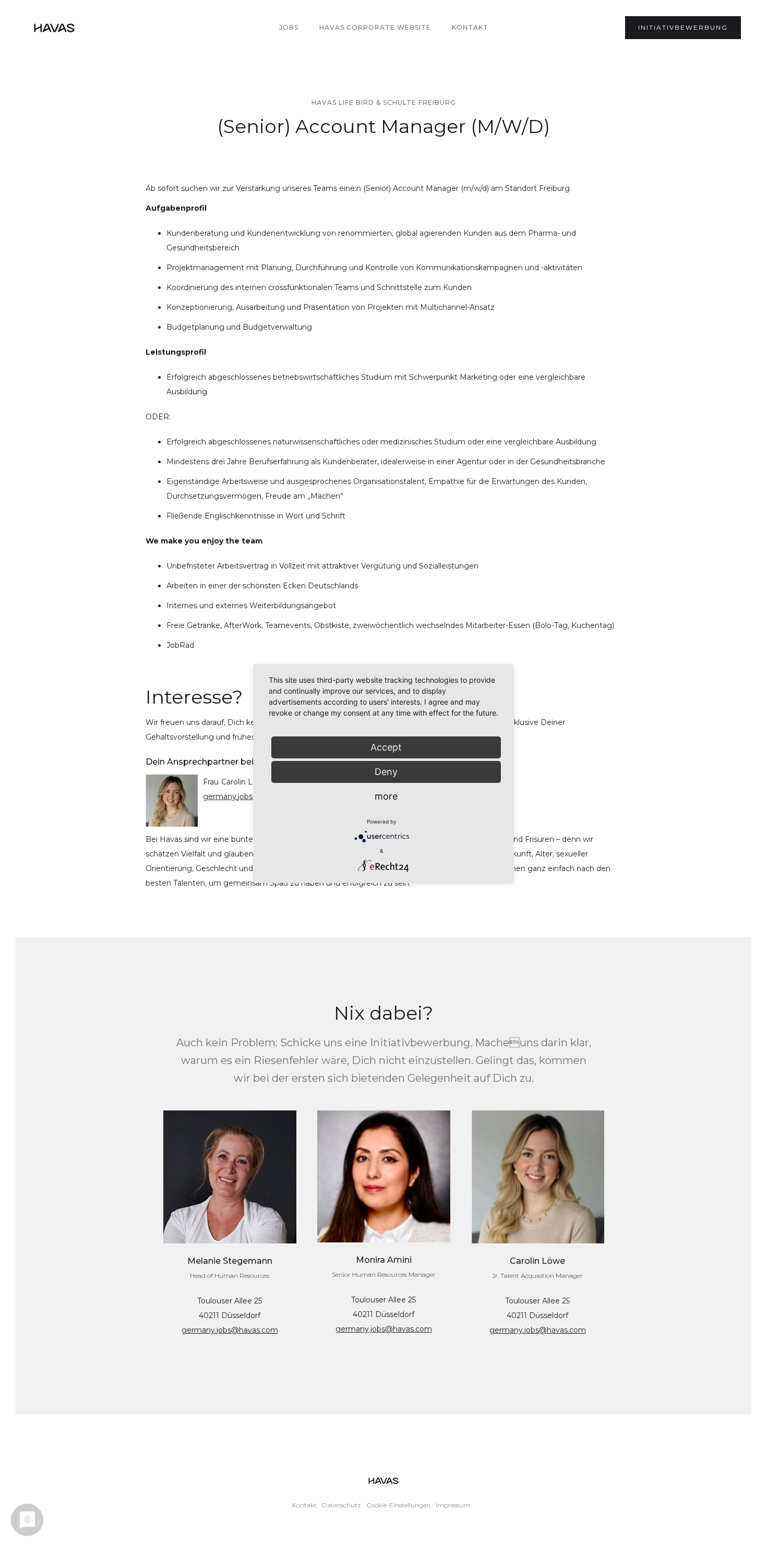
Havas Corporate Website (375, 27)
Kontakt (470, 27)
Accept (386, 747)
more (386, 796)
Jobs (288, 27)
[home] (54, 28)
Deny (386, 771)
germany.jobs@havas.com (230, 1330)
